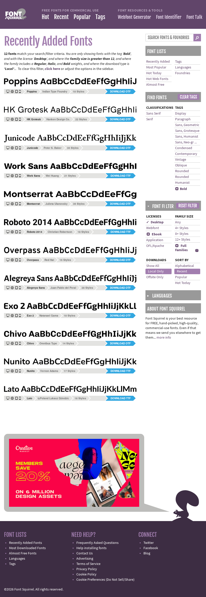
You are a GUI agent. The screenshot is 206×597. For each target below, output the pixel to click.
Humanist (182, 182)
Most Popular (156, 67)
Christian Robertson (60, 232)
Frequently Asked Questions (97, 543)
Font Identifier (168, 17)
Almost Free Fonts (22, 553)
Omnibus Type (48, 343)
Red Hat (49, 260)
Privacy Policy (86, 569)
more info (164, 337)
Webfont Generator (134, 17)
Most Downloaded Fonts (27, 548)
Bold (181, 188)
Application (154, 240)
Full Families (181, 248)
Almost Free (155, 84)
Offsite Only (155, 277)
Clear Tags (188, 97)
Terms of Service (88, 564)
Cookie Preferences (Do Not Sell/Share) (105, 579)
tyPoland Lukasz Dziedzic (53, 398)
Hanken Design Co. (58, 119)
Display (180, 113)
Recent (61, 17)
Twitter (148, 543)
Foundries (182, 73)
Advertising (84, 558)
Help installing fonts (91, 548)
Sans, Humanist (186, 136)
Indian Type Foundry (54, 91)
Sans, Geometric (187, 125)
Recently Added (158, 61)
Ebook (154, 234)
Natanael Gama (48, 315)
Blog (146, 553)
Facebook (150, 548)
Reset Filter (187, 205)
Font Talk (194, 17)
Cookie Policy (86, 574)
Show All (152, 266)
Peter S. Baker (53, 148)
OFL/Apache (155, 246)
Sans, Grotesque (187, 131)
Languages (183, 67)
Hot (45, 17)
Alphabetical (184, 266)
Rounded (182, 171)
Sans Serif (153, 113)
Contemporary (186, 154)
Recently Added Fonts (25, 543)
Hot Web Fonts (157, 79)
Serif (149, 119)
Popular (82, 17)
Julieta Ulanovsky (56, 204)
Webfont (152, 228)
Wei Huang (52, 175)
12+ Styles (182, 239)
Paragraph (183, 119)
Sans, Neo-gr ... (186, 142)
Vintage (180, 159)
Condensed (183, 148)
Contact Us (84, 553)
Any (178, 222)
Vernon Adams (49, 371)
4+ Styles (181, 228)
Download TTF (121, 175)
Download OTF (120, 91)
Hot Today (154, 73)
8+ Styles (181, 234)
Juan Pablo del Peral (63, 287)
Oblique (181, 165)
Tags (100, 17)
